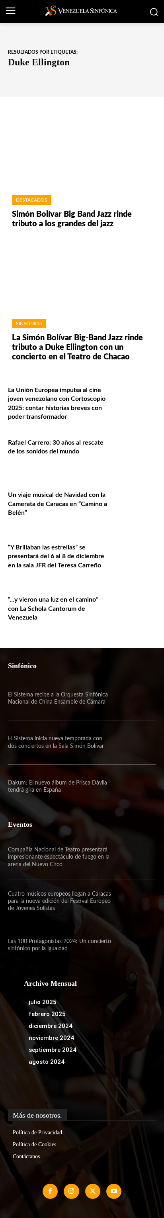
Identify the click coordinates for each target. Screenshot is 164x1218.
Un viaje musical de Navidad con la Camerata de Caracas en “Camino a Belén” (57, 504)
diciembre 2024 (50, 1026)
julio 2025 (43, 1002)
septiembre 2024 (52, 1049)
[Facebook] (50, 1191)
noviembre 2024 (51, 1037)
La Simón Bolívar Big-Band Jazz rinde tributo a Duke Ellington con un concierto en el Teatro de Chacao (77, 347)
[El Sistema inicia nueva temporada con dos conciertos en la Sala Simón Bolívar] (133, 742)
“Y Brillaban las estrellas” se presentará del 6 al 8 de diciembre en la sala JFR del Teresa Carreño (56, 556)
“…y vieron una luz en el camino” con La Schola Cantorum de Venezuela (53, 608)
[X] (92, 1191)
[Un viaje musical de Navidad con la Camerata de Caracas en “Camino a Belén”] (133, 504)
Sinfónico (29, 323)
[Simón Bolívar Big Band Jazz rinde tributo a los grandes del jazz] (82, 150)
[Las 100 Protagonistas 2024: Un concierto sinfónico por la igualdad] (133, 945)
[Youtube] (113, 1191)
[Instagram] (71, 1191)
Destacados (31, 200)
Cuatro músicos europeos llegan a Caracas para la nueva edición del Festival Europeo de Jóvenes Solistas (59, 901)
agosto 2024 (46, 1061)
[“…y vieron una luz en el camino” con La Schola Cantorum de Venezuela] (133, 609)
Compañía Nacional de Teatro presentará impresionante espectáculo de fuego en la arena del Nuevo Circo (58, 857)
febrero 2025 (47, 1014)
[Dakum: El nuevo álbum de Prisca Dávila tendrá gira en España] (133, 786)
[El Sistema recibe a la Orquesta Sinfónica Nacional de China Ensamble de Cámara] (133, 698)
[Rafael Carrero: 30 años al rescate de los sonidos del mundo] (133, 452)
